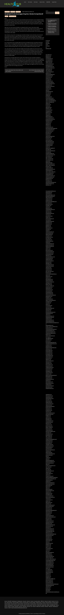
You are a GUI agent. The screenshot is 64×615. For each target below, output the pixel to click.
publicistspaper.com (49, 572)
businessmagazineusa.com (50, 312)
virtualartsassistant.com (50, 330)
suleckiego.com (48, 184)
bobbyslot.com (48, 226)
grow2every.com (49, 519)
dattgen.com (48, 501)
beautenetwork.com (49, 580)
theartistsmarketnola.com (50, 150)
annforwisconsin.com (49, 414)
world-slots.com (49, 212)
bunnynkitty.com (49, 132)
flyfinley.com (48, 217)
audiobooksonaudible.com (50, 578)
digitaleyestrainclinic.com (50, 169)
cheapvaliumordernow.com (51, 333)
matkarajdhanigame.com (50, 209)
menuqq (9, 606)
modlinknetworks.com (50, 367)
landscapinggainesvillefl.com (51, 534)
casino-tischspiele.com (50, 102)
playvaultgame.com (49, 381)
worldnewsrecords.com (50, 317)
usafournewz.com (49, 401)
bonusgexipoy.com (49, 354)
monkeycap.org (48, 88)
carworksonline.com (49, 75)
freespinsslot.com (49, 239)
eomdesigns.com (49, 301)
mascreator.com (49, 536)
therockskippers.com (49, 159)
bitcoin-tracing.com (49, 581)
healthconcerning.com (50, 246)
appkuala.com (48, 124)
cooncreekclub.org (49, 59)
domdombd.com (49, 358)
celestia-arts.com (49, 62)
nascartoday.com (49, 540)
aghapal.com (48, 468)
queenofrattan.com (49, 280)
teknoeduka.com (49, 553)
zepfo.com (48, 551)
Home (25, 2)
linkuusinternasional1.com (50, 449)
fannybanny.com (49, 363)
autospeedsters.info (49, 292)
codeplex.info (48, 457)
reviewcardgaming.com (50, 321)
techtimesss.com (49, 77)
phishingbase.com (49, 376)
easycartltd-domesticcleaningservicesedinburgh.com (52, 592)
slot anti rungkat (16, 602)
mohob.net (48, 230)
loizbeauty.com (48, 108)
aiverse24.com (48, 576)
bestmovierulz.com (49, 426)
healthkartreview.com (50, 522)
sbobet (49, 601)
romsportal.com (48, 384)
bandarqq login (48, 48)
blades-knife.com (49, 284)
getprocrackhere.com (50, 360)
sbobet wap (39, 605)
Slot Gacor (36, 2)
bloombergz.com (49, 96)
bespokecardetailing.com (50, 461)
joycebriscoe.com (49, 410)
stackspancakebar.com (50, 153)
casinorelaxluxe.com (49, 355)
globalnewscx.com (49, 276)
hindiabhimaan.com (49, 178)
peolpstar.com (48, 73)
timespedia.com (49, 111)
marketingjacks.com (49, 174)
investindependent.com (50, 531)
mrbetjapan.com (49, 121)
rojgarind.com (48, 247)
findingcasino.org (49, 288)
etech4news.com (49, 509)
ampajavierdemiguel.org (50, 406)
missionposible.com (49, 170)
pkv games (30, 11)
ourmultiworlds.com (49, 58)
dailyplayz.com (48, 359)
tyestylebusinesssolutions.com (51, 343)
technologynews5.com (50, 552)
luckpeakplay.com (49, 371)
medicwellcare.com (49, 313)
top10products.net (49, 198)
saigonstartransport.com (50, 136)
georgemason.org (49, 192)
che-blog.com (48, 214)
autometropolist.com (49, 495)
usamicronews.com (49, 372)
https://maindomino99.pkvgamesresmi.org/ (19, 607)
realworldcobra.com (49, 289)
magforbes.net (48, 87)
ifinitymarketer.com (49, 364)
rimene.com (48, 146)
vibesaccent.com (49, 405)
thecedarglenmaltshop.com (51, 191)
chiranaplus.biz (48, 152)
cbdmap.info (48, 206)
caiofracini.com (48, 267)
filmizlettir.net (48, 57)
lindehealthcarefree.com (50, 196)
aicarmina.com (48, 411)
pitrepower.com (48, 166)
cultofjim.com (48, 416)
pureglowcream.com (49, 127)
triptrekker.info (48, 302)
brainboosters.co (49, 407)
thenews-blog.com (49, 555)
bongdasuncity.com (49, 237)
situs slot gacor (9, 602)
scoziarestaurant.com (50, 566)
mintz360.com (48, 229)
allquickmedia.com (49, 116)
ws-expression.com (49, 548)
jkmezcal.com (48, 341)
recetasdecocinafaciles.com (51, 478)
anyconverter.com (49, 109)
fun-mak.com (48, 337)
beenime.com (48, 334)
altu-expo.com (48, 469)
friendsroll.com (48, 451)
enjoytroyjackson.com (50, 506)
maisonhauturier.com (49, 535)
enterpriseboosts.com (50, 98)
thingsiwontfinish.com (50, 388)
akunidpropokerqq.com (50, 460)
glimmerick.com (49, 418)
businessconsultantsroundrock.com (52, 584)
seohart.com (48, 568)
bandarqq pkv (14, 601)
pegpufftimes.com (49, 61)
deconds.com (48, 589)
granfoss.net (48, 161)
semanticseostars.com (50, 251)
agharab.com (48, 474)
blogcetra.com (48, 272)
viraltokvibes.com (49, 84)
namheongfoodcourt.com (50, 154)
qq (46, 47)
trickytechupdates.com (50, 177)
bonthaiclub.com (49, 443)
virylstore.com (48, 78)
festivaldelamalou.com (50, 66)
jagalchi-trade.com (49, 427)
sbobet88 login (52, 605)
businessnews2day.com (50, 316)
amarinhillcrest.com (49, 91)
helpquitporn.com (49, 523)
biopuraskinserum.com (50, 141)
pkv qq (6, 601)
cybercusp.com (48, 586)
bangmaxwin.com (49, 137)
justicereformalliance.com (50, 431)
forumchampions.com (50, 63)
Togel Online (54, 2)
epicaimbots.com (49, 507)
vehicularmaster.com (49, 403)
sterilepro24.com (49, 318)
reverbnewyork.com (49, 422)
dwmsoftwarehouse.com (50, 505)
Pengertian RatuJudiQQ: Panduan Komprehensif (52, 24)
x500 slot (42, 601)
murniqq (12, 606)
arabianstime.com (49, 493)
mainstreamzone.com (50, 252)
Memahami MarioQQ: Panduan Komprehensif (52, 29)
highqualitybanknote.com (50, 524)
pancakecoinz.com (49, 216)
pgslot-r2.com (48, 547)
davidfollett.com (49, 419)
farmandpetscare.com (50, 264)
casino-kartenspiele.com (50, 99)
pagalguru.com (48, 544)
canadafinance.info (49, 144)
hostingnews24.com (49, 526)
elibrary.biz (48, 464)
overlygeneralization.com (50, 256)
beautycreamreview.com (50, 497)
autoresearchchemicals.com (51, 182)
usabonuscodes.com (49, 557)
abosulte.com (48, 574)
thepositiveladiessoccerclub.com (52, 477)
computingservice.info (50, 266)
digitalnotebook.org (49, 234)
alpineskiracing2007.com (50, 163)
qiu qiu (47, 44)
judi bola (26, 11)
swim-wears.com (49, 70)
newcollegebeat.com (49, 420)
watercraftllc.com (49, 485)
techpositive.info (49, 268)
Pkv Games (30, 2)
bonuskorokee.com (49, 352)
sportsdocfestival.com (50, 385)
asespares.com (48, 491)
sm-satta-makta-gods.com (51, 559)
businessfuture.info (49, 204)
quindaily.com (48, 573)
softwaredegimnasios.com (50, 560)
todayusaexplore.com (50, 398)
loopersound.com (49, 428)
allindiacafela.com (49, 162)
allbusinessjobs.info (49, 197)
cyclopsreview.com (49, 499)
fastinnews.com (48, 362)
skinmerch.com (48, 423)
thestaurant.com (49, 346)
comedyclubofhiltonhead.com (51, 329)
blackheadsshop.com (49, 325)
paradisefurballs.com (49, 241)
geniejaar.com (48, 225)
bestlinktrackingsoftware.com (51, 347)
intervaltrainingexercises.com (51, 342)
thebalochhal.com (49, 402)
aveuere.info (48, 242)
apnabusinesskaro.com (50, 183)
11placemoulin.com (49, 227)
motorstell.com (48, 79)
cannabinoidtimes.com (50, 243)
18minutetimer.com (49, 250)
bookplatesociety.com (50, 445)
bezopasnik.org (48, 133)
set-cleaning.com (49, 569)
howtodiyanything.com (50, 528)
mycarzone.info (48, 306)
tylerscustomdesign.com (50, 74)
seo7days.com (48, 125)
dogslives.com (48, 277)
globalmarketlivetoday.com (51, 516)
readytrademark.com (49, 564)
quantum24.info (49, 309)
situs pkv (24, 601)
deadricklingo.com (49, 296)
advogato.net (48, 94)
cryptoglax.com (48, 432)
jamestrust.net (48, 104)
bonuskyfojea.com (49, 351)
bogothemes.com (49, 435)
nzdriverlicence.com (49, 543)
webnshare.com (48, 255)
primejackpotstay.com (50, 379)
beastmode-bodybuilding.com (51, 201)
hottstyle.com (48, 527)
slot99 (9, 607)
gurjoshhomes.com (49, 440)
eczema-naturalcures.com (50, 465)
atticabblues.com (49, 494)
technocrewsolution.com (50, 83)
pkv (31, 606)
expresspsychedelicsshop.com (51, 510)
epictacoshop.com (49, 140)
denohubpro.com (49, 283)
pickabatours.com (49, 200)
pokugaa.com (48, 380)
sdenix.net (47, 90)
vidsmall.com (48, 314)
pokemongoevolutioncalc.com (51, 375)
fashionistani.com (49, 511)
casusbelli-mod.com (49, 444)
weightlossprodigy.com (50, 231)
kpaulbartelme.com (49, 327)
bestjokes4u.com (49, 222)
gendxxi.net (48, 304)
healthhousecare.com (50, 520)
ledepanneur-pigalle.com (50, 148)
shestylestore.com (49, 387)
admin (6, 16)
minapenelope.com (49, 430)
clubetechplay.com (49, 356)
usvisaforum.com (49, 424)
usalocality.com (48, 399)
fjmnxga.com (48, 134)
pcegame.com (48, 545)
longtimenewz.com (49, 368)
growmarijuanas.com (49, 254)
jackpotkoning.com (49, 366)
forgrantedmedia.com (50, 71)
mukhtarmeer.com (49, 539)
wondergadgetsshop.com (50, 453)
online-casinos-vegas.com (50, 171)
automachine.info (49, 291)
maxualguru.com (49, 235)
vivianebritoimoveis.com (50, 86)
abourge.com (48, 486)
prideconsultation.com (50, 218)
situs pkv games (37, 601)
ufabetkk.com (48, 115)
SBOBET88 (48, 2)
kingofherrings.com (49, 120)
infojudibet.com (48, 205)
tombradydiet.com (49, 441)
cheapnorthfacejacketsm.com (51, 439)
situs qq (43, 602)
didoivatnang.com (49, 502)
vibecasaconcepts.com (50, 308)
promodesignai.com (49, 570)
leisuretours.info (48, 262)
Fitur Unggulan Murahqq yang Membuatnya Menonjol (52, 21)
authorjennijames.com (50, 470)
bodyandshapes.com (49, 582)
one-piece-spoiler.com (50, 285)
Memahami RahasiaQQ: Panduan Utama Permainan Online (52, 31)
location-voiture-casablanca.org (52, 326)
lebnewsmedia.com (49, 447)
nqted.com (48, 541)
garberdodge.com (49, 69)
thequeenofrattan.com (50, 281)
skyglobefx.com (48, 297)
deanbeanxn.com (49, 208)
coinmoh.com (48, 498)
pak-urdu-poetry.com (50, 271)
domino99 (9, 601)
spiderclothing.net (49, 452)
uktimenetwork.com (49, 395)
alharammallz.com (49, 489)
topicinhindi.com (49, 193)
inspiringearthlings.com (50, 530)
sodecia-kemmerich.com (50, 335)
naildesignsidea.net (49, 480)
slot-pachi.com (48, 238)
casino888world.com (49, 338)
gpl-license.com (49, 518)
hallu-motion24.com (49, 158)
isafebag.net (48, 95)
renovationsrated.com (50, 565)
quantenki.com (48, 310)
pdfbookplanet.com (49, 279)
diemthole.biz (48, 113)
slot (33, 11)
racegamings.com (49, 377)
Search (47, 10)
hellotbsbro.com (49, 263)
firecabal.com (48, 514)
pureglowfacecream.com (50, 119)
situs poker (48, 43)
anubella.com (48, 577)
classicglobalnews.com (50, 585)
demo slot (35, 605)
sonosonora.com (49, 448)
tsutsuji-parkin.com (49, 473)
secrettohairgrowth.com (50, 129)
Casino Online (42, 2)
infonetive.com (48, 138)
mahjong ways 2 (39, 602)
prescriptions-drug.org (50, 82)
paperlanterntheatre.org (50, 482)
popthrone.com (48, 210)
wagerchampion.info (49, 293)
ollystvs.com (48, 275)
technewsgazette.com (50, 117)
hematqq (16, 606)
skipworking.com (49, 107)
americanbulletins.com (50, 490)
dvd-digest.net (48, 149)
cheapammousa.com (49, 476)
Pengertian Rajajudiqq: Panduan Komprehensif (52, 26)
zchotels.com (48, 549)
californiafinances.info (50, 142)
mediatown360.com (49, 167)
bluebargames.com (49, 65)
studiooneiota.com (49, 287)
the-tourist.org (48, 92)
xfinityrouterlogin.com (50, 173)
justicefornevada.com (50, 260)
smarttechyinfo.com (49, 233)
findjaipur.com (48, 415)
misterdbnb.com (49, 339)
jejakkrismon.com (49, 112)
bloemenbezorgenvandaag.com (51, 128)
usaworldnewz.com (49, 397)
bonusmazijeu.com (49, 350)
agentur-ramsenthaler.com (51, 300)
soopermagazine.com (50, 561)
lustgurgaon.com (49, 223)
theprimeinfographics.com (50, 331)
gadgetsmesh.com (49, 259)
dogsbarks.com (48, 503)
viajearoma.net (48, 472)
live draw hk (48, 40)
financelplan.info (49, 202)
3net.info (47, 456)
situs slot (46, 601)
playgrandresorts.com (50, 383)
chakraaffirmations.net (50, 221)
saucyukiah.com (49, 54)
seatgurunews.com (49, 455)
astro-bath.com (48, 466)
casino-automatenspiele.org (51, 100)
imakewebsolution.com (50, 213)
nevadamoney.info (49, 145)
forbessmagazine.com (50, 515)
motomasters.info (49, 305)
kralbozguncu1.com (49, 532)
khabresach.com (49, 179)
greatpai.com (48, 481)
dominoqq (24, 606)
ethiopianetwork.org (49, 258)
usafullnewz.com (49, 394)
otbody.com (48, 103)
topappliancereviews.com (50, 175)
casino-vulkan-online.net (50, 165)
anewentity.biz (48, 123)
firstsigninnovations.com (50, 67)
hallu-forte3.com (49, 157)
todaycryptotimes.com (50, 556)
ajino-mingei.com (49, 436)
